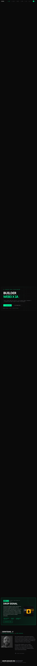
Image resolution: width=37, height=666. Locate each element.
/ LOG (29, 1)
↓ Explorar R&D (7, 305)
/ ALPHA (13, 1)
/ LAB (25, 1)
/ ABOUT (17, 1)
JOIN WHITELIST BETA (7, 621)
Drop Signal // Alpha (7, 308)
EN (35, 1)
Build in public (16, 308)
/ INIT (8, 1)
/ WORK (21, 1)
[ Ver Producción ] (17, 305)
